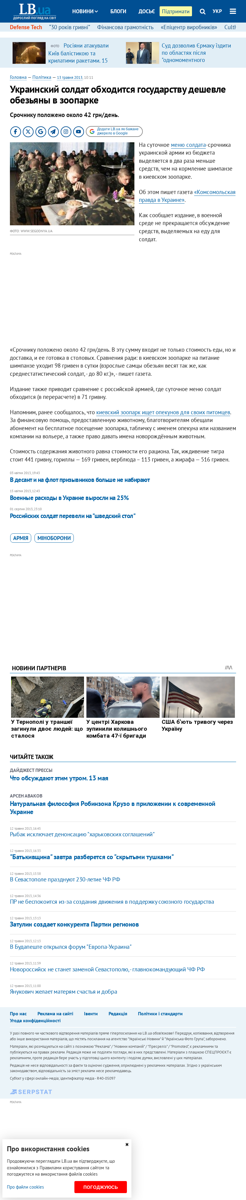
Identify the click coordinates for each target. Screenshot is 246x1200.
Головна (18, 77)
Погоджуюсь (100, 1187)
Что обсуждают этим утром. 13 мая (59, 778)
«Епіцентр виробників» (189, 27)
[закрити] (126, 1144)
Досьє (147, 11)
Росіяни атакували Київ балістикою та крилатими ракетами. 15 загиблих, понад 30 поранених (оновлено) (78, 60)
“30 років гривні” (69, 27)
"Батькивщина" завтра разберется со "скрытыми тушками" (92, 857)
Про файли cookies (25, 1187)
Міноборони (54, 538)
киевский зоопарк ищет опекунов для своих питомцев (163, 412)
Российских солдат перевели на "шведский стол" (72, 516)
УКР (217, 11)
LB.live (128, 33)
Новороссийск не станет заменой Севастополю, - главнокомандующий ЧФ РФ (107, 969)
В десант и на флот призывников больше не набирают (80, 480)
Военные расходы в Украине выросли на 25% (69, 498)
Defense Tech (26, 27)
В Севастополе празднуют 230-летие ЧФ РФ (65, 879)
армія (20, 538)
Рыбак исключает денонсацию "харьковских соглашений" (82, 834)
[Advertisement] (123, 299)
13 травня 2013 (69, 77)
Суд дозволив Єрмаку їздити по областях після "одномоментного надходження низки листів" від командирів (196, 60)
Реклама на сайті (55, 1013)
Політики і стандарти (160, 1013)
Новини (83, 11)
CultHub (234, 27)
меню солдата (188, 144)
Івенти (91, 1013)
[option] (66, 53)
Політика (41, 77)
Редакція (118, 1013)
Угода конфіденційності (35, 1020)
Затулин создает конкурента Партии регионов (74, 924)
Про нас (18, 1013)
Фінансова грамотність (125, 27)
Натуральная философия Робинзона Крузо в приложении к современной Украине (112, 807)
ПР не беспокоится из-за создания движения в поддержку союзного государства (112, 901)
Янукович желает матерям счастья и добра (63, 991)
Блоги (118, 11)
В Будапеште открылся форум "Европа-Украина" (71, 947)
